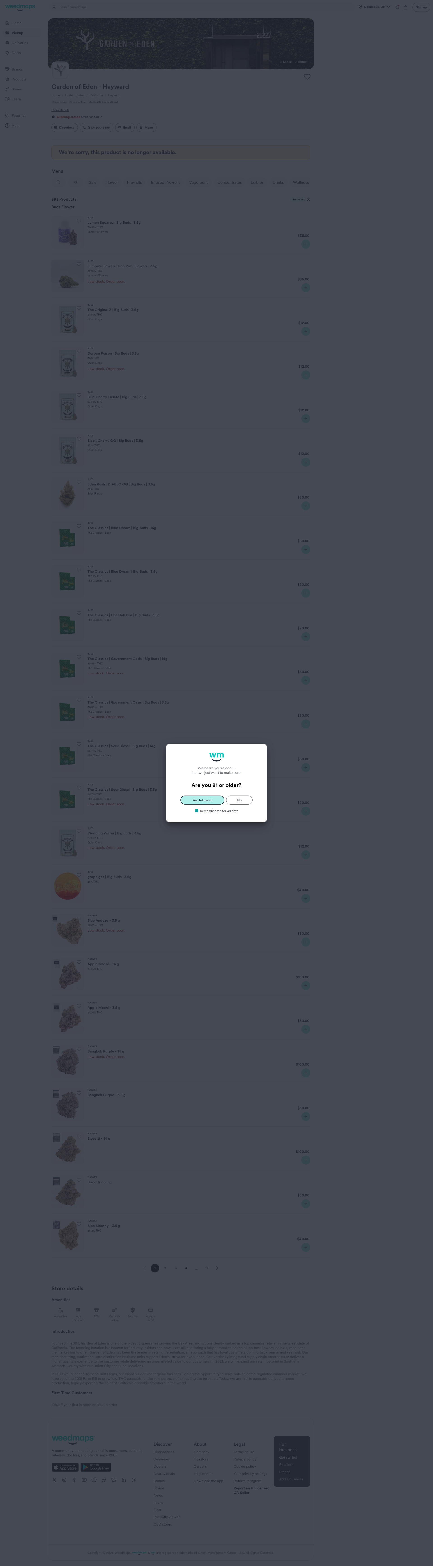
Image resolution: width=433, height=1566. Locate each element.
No (239, 800)
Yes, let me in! (202, 800)
